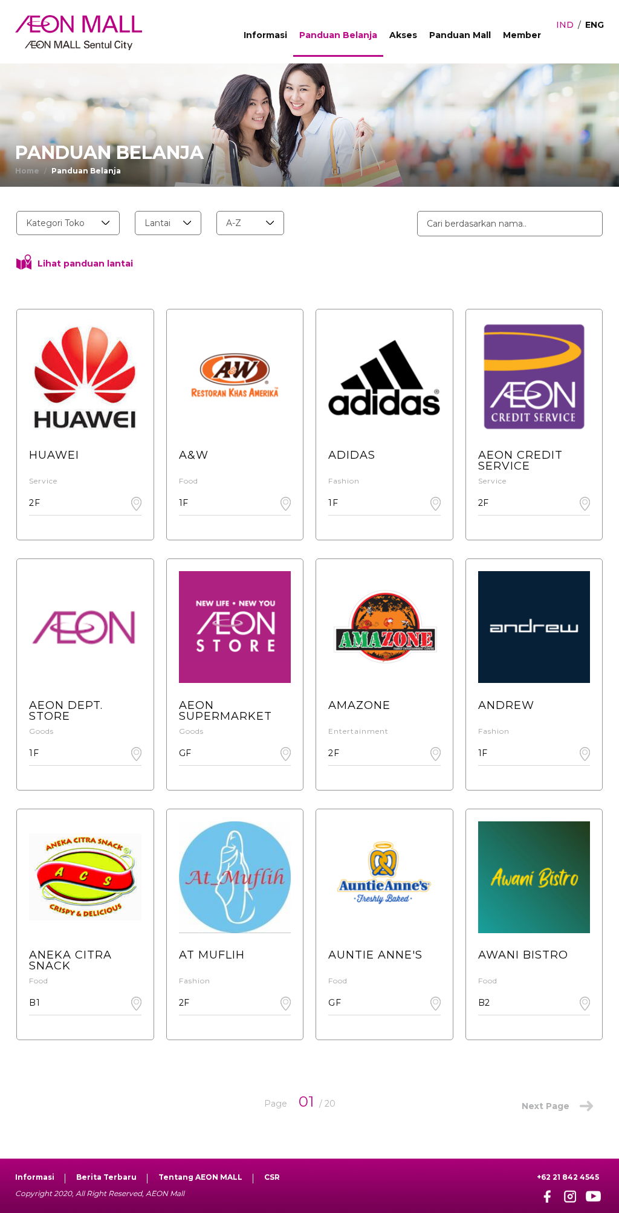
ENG (594, 25)
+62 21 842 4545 (568, 1177)
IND (565, 25)
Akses (403, 35)
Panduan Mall (460, 35)
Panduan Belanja (338, 35)
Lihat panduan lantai (85, 263)
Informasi (265, 35)
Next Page (545, 1106)
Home (27, 170)
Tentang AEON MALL (200, 1177)
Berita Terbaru (106, 1177)
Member (522, 35)
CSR (272, 1177)
